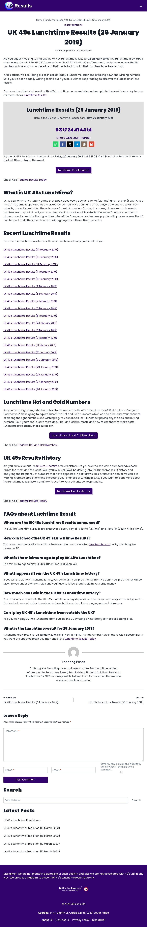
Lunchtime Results (73, 25)
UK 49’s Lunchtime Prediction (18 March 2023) (31, 836)
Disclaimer (98, 920)
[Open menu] (141, 5)
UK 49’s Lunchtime (47, 466)
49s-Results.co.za (99, 544)
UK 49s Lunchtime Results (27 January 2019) (30, 382)
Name (9, 770)
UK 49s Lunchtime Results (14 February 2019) (30, 249)
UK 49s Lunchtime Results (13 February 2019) (30, 257)
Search (136, 800)
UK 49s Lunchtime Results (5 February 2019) (30, 316)
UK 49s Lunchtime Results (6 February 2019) (30, 308)
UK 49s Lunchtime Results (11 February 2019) (30, 271)
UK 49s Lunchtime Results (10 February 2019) (30, 279)
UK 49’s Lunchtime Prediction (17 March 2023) (31, 844)
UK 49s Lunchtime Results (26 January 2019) (30, 389)
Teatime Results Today (32, 179)
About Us (47, 920)
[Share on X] (70, 144)
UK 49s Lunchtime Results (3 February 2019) (30, 330)
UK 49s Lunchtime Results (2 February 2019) (30, 338)
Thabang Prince (65, 50)
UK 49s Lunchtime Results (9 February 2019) (30, 286)
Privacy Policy (80, 920)
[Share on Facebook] (63, 144)
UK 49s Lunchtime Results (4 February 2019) (30, 323)
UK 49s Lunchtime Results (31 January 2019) (30, 352)
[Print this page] (91, 144)
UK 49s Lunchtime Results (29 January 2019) (30, 367)
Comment (12, 731)
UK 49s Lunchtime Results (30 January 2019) (30, 360)
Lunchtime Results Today (80, 638)
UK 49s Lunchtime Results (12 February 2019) (30, 264)
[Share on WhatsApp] (55, 144)
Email (57, 770)
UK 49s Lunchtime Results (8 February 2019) (30, 293)
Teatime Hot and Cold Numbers (38, 445)
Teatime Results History (32, 501)
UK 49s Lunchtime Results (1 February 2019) (29, 345)
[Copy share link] (84, 144)
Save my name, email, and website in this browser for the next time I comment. (121, 767)
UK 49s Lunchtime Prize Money (22, 820)
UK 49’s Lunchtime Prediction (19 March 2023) (31, 828)
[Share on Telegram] (77, 144)
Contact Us (62, 920)
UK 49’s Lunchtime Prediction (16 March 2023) (31, 851)
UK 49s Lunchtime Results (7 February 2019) (30, 301)
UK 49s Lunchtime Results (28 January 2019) (30, 374)
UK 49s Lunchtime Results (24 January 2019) (30, 700)
